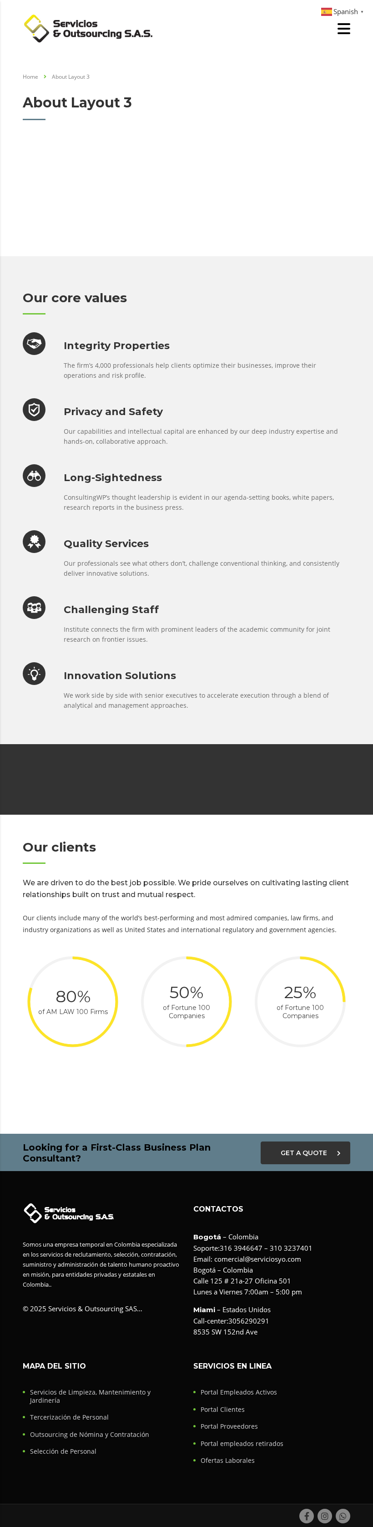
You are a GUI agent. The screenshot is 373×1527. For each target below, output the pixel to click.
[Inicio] (88, 27)
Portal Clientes (223, 1409)
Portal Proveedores (229, 1426)
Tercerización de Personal (69, 1417)
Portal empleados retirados (242, 1444)
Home (30, 77)
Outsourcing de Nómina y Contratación (89, 1435)
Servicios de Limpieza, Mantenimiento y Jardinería (90, 1396)
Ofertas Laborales (228, 1460)
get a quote (304, 1153)
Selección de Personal (63, 1451)
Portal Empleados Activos (239, 1392)
